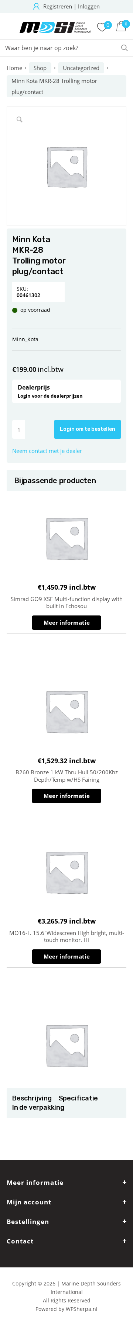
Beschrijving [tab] (31, 1098)
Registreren (57, 6)
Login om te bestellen (87, 429)
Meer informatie (67, 622)
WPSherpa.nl (82, 1308)
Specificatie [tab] (78, 1098)
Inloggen (89, 6)
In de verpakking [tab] (38, 1107)
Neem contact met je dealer (47, 450)
